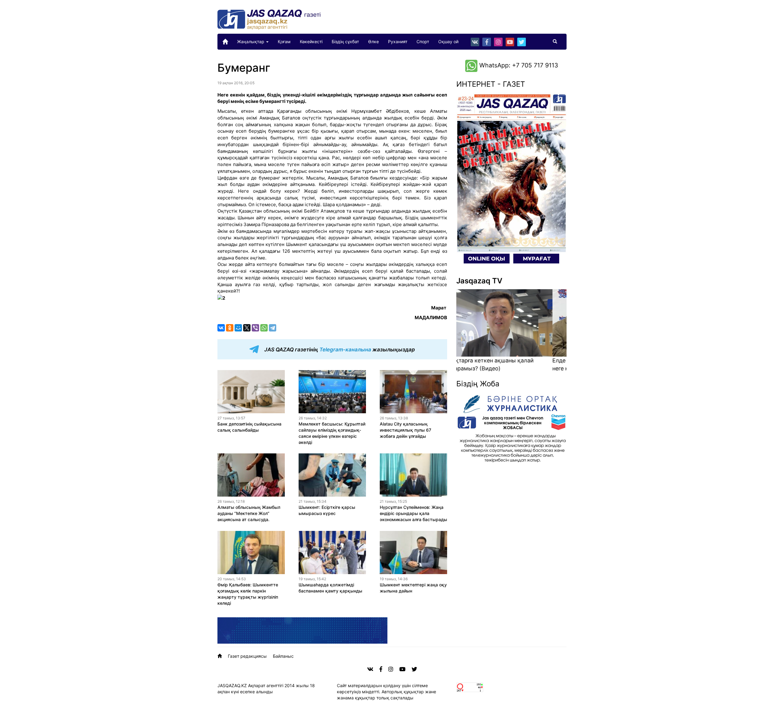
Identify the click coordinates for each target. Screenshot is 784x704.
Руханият (397, 41)
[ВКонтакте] (221, 327)
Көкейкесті (311, 41)
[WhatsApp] (264, 327)
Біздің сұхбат (345, 41)
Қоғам (284, 41)
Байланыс (283, 656)
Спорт (423, 41)
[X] (247, 327)
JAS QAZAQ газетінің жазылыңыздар (339, 349)
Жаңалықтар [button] (251, 41)
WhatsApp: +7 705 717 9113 (517, 65)
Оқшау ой (448, 41)
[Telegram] (272, 327)
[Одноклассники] (229, 327)
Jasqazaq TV (479, 280)
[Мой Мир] (238, 327)
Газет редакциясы (247, 656)
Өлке (373, 41)
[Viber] (255, 327)
